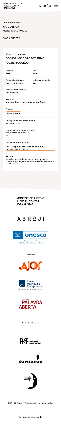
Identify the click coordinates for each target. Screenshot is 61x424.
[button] (56, 6)
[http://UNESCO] (30, 243)
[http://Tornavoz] (30, 360)
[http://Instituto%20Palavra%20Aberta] (30, 304)
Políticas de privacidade (30, 417)
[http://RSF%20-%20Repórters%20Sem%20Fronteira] (30, 341)
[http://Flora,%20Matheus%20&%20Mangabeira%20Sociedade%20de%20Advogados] (30, 285)
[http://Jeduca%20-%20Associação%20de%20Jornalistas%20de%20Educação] (30, 323)
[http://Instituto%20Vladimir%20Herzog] (30, 382)
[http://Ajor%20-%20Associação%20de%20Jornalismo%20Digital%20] (30, 266)
